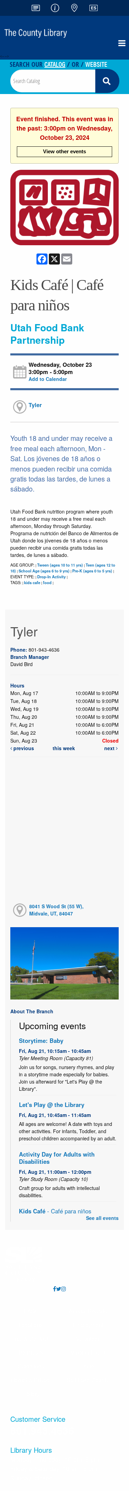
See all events (102, 1217)
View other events (64, 151)
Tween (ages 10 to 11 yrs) (60, 565)
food (47, 582)
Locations (31, 1325)
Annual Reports (88, 1311)
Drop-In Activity (51, 576)
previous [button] (23, 748)
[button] (122, 43)
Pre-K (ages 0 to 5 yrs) (92, 570)
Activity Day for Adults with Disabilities (57, 1157)
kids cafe (32, 582)
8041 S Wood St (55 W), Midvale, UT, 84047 (56, 910)
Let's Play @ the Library (51, 1104)
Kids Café (55, 1211)
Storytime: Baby (41, 1040)
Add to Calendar (48, 378)
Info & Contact (31, 1339)
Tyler (35, 405)
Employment (88, 1325)
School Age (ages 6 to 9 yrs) (44, 570)
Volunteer (87, 1339)
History (31, 1394)
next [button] (110, 748)
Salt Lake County (88, 1380)
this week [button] (64, 748)
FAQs (31, 1311)
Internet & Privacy (30, 1380)
